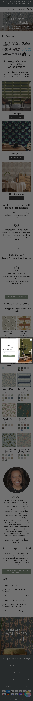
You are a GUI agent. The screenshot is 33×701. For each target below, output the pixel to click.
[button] (9, 356)
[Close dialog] (31, 340)
